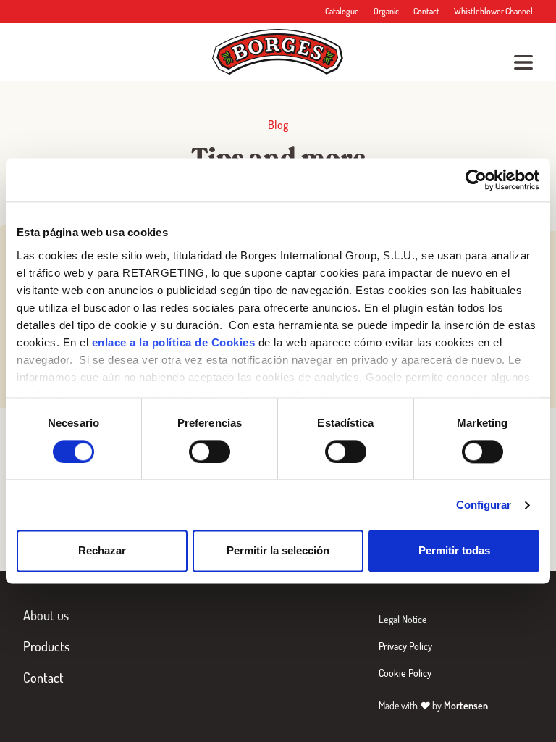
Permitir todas (454, 551)
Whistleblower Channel (493, 11)
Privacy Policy (405, 646)
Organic (386, 11)
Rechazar (102, 551)
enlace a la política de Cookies (174, 342)
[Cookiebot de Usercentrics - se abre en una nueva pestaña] (476, 180)
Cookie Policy (405, 673)
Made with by (433, 705)
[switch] (209, 451)
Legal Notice (403, 619)
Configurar (484, 505)
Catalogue (342, 11)
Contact (426, 11)
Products (46, 646)
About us (46, 615)
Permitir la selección (278, 551)
